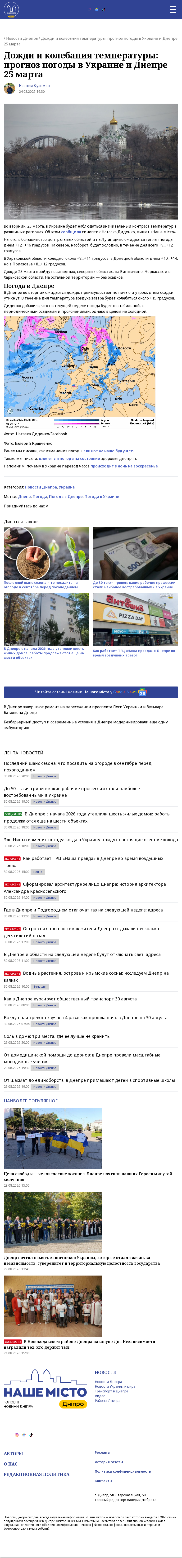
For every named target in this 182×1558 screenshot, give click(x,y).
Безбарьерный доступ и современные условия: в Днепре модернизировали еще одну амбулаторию (86, 724)
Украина (67, 487)
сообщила (71, 231)
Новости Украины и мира (115, 1386)
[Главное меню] (173, 9)
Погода (40, 496)
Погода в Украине (102, 496)
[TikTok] (103, 9)
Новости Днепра (22, 38)
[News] (96, 9)
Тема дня (39, 987)
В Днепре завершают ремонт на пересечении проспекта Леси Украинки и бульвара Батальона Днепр (83, 709)
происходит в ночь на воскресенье (124, 466)
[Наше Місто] (11, 9)
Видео (100, 1396)
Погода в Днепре (66, 496)
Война (37, 872)
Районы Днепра (107, 1400)
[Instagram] (89, 9)
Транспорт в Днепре (111, 1391)
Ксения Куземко (34, 85)
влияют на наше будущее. (108, 450)
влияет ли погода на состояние (69, 458)
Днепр (24, 496)
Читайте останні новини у (86, 692)
